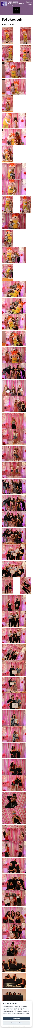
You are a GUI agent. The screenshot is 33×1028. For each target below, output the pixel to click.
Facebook (11, 1026)
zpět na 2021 (8, 24)
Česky (30, 4)
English (29, 2)
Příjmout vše (16, 1018)
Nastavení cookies (20, 1026)
